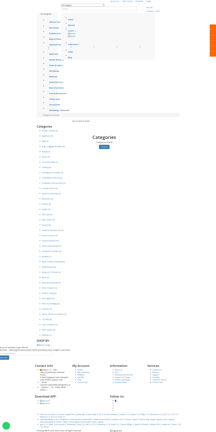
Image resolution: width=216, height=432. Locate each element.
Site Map (156, 377)
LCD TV (174, 414)
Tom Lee (43, 414)
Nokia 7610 (155, 424)
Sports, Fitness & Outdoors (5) (54, 314)
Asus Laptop (98, 422)
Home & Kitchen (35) (50, 241)
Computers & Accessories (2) (54, 183)
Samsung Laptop (47, 422)
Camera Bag (144, 419)
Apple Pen (70, 414)
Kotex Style (91, 414)
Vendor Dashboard (122, 380)
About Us (118, 370)
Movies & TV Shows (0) (51, 272)
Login (148, 1)
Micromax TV (155, 414)
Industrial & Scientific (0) (51, 251)
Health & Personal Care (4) (53, 230)
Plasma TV (44, 417)
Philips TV (144, 414)
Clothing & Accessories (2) (52, 172)
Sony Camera (75, 419)
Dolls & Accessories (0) (51, 193)
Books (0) (46, 157)
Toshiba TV (133, 414)
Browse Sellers (121, 382)
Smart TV (61, 417)
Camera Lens (117, 419)
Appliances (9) (47, 136)
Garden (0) (46, 209)
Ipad (41, 424)
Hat (87, 424)
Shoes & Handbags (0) (51, 303)
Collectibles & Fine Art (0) (52, 178)
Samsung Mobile (46, 419)
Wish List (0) (127, 1)
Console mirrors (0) (50, 188)
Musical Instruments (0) (51, 282)
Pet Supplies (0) (48, 298)
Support (155, 375)
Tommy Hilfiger (126, 424)
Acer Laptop (169, 419)
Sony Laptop (74, 422)
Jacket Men (80, 414)
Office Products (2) (49, 288)
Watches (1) (47, 335)
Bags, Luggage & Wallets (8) (53, 146)
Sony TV (80, 424)
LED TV (166, 414)
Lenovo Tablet (61, 422)
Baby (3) (45, 141)
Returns (155, 372)
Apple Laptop (156, 419)
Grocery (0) (46, 225)
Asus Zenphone (61, 419)
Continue (104, 147)
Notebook (71, 424)
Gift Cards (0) (47, 214)
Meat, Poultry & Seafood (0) (53, 261)
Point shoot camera (102, 419)
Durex (61, 414)
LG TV (100, 414)
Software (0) (47, 309)
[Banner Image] (43, 345)
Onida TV (123, 414)
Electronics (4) (47, 199)
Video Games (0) (48, 330)
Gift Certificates (83, 372)
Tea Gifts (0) (47, 319)
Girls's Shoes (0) (48, 220)
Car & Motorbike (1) (50, 162)
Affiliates (80, 375)
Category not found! (51, 115)
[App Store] (45, 400)
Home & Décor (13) (50, 235)
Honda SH (53, 414)
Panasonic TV (103, 424)
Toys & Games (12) (50, 324)
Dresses (145, 424)
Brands (80, 370)
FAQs (79, 380)
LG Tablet (49, 424)
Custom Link (82, 382)
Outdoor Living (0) (49, 293)
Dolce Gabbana (111, 414)
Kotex (174, 424)
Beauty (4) (46, 151)
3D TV (53, 417)
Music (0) (45, 277)
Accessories (86, 422)
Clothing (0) (46, 167)
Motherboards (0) (49, 267)
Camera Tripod (131, 419)
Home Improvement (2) (51, 246)
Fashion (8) (46, 204)
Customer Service (159, 380)
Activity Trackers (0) (50, 130)
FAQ (116, 372)
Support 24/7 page (122, 377)
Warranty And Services (124, 375)
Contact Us (156, 370)
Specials (80, 377)
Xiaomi (137, 424)
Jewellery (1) (47, 256)
